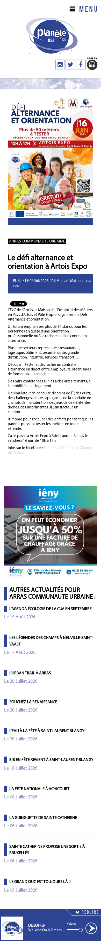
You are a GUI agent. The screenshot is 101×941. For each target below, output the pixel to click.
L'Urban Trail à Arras (30, 673)
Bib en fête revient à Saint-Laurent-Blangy (51, 760)
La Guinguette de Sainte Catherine (43, 818)
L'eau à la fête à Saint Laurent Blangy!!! (48, 731)
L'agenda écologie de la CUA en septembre (50, 609)
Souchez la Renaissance (33, 702)
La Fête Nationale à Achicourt (39, 789)
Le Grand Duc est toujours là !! (40, 882)
